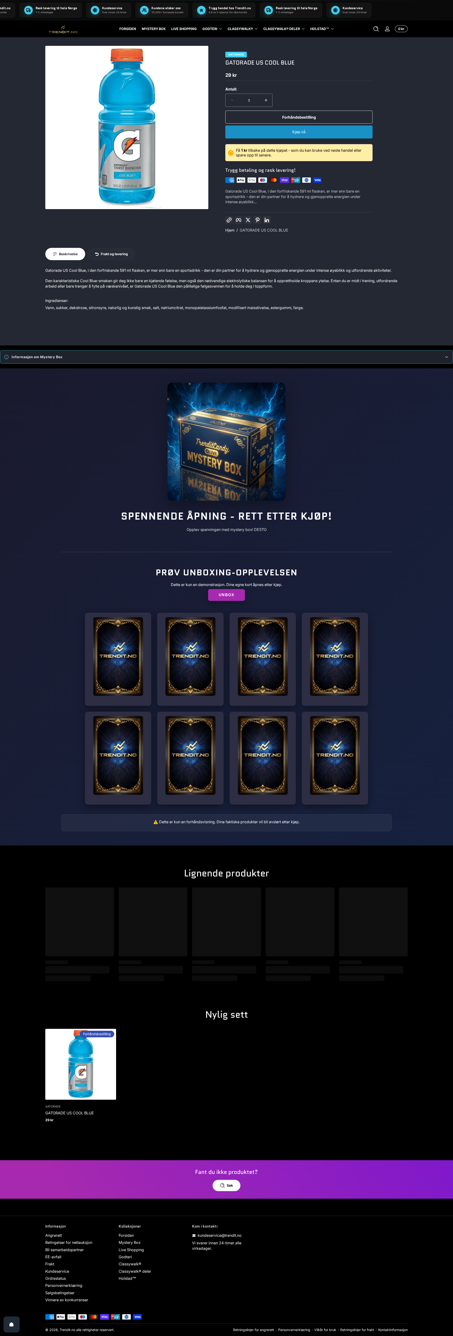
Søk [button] (230, 1185)
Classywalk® (240, 29)
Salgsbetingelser (60, 1292)
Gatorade (236, 54)
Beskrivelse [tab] (68, 254)
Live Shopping (131, 1249)
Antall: (231, 89)
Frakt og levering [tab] (114, 254)
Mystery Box (130, 1242)
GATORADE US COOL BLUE (264, 230)
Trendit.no (67, 1330)
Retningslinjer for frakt (357, 1330)
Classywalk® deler (281, 29)
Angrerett (53, 1235)
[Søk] (376, 29)
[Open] (12, 1324)
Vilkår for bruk (325, 1330)
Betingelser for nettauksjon (68, 1242)
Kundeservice (57, 1271)
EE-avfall (53, 1257)
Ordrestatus (55, 1278)
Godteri (209, 29)
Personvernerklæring (63, 1285)
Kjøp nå (299, 132)
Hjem (230, 230)
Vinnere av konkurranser (66, 1300)
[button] (376, 28)
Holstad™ (319, 29)
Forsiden (126, 1235)
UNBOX (227, 595)
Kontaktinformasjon (393, 1330)
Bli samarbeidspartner (64, 1249)
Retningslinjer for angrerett (253, 1330)
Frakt (49, 1264)
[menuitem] (79, 1235)
